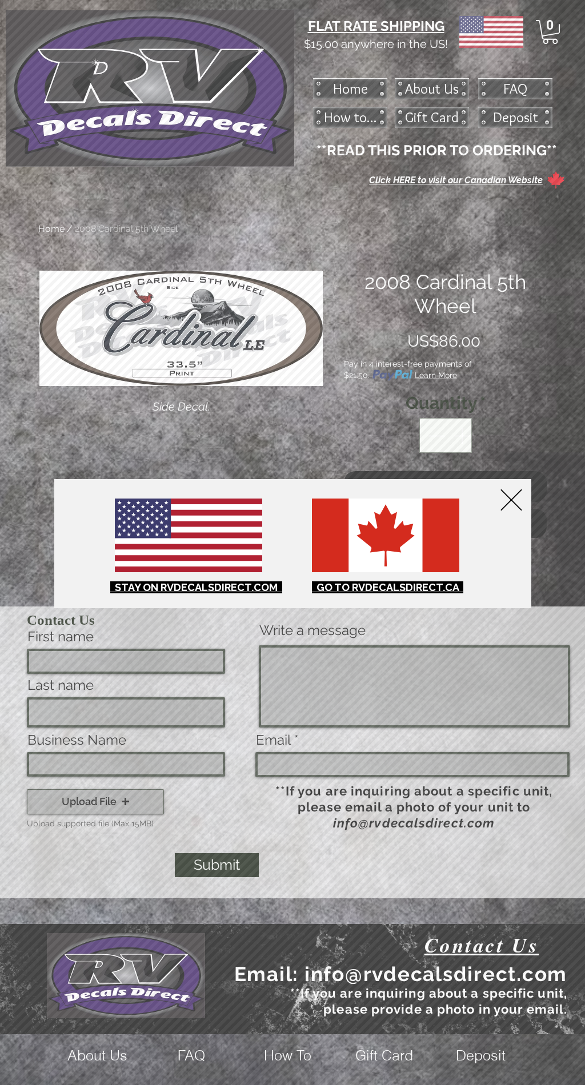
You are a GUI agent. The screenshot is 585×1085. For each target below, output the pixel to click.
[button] (511, 500)
